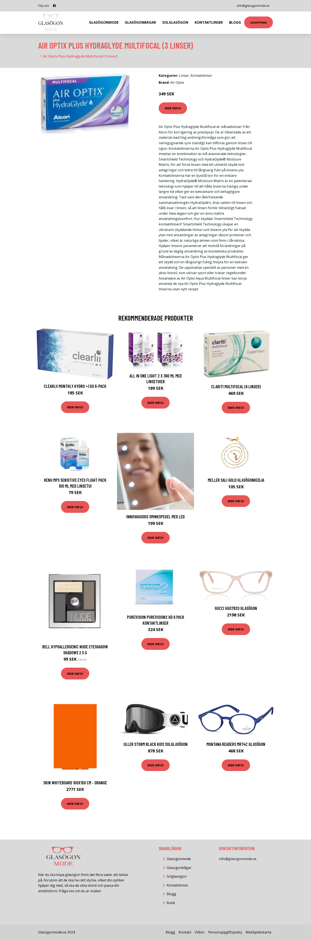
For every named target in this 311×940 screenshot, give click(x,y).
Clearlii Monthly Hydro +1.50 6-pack (75, 386)
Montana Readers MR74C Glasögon (235, 744)
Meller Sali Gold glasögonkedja (236, 480)
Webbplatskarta (258, 932)
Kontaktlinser (209, 22)
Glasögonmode (103, 22)
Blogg (235, 22)
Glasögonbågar (140, 22)
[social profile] (54, 6)
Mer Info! (173, 108)
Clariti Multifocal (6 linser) (236, 386)
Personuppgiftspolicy (225, 932)
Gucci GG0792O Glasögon (236, 608)
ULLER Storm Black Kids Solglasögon (156, 744)
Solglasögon (175, 22)
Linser (184, 75)
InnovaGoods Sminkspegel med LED (155, 516)
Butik (171, 902)
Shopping (258, 22)
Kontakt (185, 932)
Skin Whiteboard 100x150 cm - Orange (75, 782)
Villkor (200, 932)
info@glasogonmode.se (253, 6)
